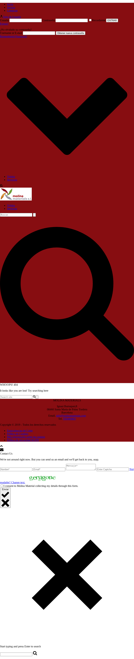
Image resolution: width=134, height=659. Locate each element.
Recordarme (99, 20)
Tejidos (11, 176)
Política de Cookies (17, 433)
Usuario (4, 20)
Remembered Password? (13, 36)
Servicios (12, 179)
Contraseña (48, 20)
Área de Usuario (12, 16)
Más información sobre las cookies (26, 436)
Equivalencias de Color (20, 430)
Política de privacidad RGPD (23, 440)
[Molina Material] (16, 199)
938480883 (69, 418)
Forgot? (4, 23)
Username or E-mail (11, 32)
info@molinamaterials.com (71, 415)
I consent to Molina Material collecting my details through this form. (40, 485)
